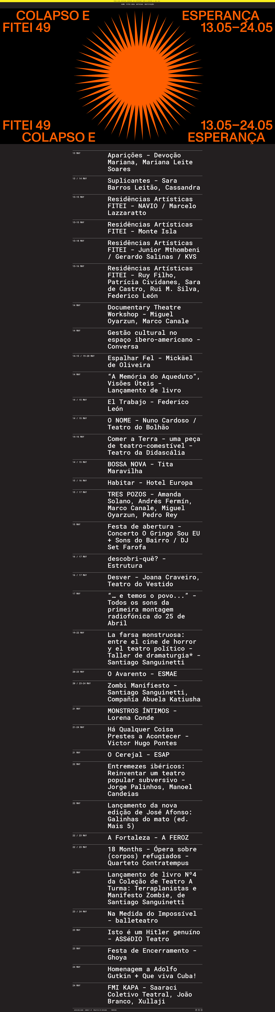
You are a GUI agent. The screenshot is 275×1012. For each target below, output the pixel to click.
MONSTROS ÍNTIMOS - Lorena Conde (142, 714)
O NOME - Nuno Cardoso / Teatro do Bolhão (152, 423)
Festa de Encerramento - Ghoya (152, 953)
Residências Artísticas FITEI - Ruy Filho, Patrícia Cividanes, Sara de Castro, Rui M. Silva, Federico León (154, 282)
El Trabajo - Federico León (148, 405)
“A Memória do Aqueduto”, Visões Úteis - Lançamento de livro (154, 383)
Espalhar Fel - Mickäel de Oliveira (150, 361)
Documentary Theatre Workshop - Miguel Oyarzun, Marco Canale (148, 314)
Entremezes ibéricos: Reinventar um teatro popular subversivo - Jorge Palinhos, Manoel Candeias (150, 780)
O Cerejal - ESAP (138, 754)
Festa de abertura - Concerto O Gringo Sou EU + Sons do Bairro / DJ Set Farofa (154, 536)
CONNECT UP (88, 1010)
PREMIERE (114, 1010)
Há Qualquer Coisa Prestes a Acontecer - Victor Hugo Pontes (148, 736)
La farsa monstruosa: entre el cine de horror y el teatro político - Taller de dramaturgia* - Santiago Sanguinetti (154, 648)
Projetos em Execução (100, 1010)
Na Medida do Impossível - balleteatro (152, 916)
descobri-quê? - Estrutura (137, 561)
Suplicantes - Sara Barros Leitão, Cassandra (154, 183)
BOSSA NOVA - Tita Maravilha (140, 467)
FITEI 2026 (130, 4)
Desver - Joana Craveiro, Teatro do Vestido (154, 580)
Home (123, 4)
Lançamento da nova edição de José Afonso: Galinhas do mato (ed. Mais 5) (150, 815)
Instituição (149, 4)
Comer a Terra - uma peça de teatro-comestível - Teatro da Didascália (154, 445)
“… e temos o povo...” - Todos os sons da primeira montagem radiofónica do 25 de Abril (152, 609)
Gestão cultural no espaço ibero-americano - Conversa (154, 339)
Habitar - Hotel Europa (150, 482)
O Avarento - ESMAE (142, 673)
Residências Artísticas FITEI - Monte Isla (150, 227)
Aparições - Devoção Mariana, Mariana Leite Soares (150, 162)
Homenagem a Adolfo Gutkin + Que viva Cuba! (152, 972)
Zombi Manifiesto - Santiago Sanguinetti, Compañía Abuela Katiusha (154, 692)
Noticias (139, 4)
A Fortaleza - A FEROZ (148, 837)
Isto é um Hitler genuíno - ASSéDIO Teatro (154, 935)
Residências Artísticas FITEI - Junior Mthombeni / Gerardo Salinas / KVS (154, 249)
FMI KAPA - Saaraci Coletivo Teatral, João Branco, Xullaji (150, 994)
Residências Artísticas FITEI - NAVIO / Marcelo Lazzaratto (152, 205)
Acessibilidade (78, 1010)
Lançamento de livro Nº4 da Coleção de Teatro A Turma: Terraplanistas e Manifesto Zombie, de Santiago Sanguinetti (152, 888)
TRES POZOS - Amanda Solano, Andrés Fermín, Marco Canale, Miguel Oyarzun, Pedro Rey (150, 504)
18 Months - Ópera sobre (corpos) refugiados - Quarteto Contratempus (152, 856)
